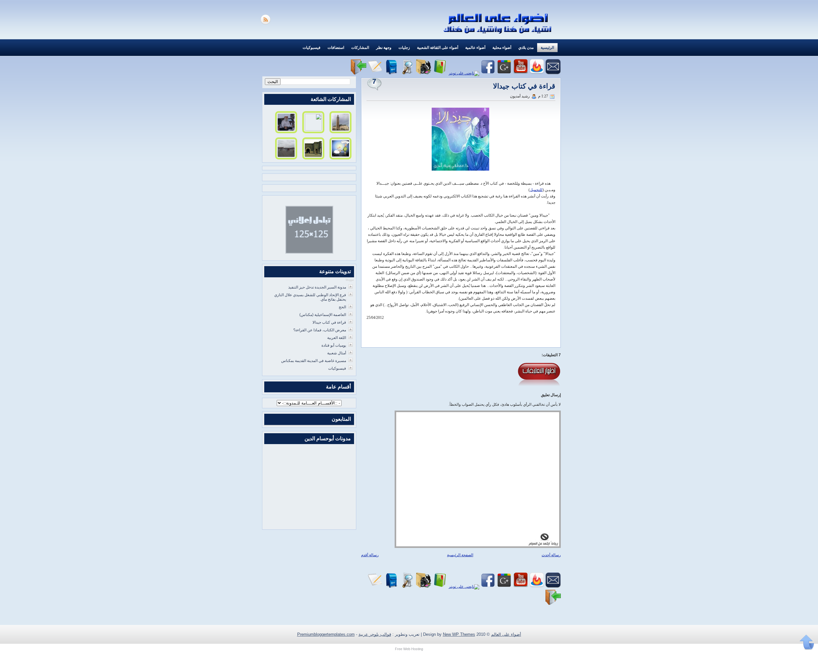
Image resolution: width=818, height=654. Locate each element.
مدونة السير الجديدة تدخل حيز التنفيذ (317, 287)
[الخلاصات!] (266, 23)
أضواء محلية (501, 47)
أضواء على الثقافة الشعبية (437, 47)
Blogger (350, 280)
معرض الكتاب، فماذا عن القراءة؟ (319, 330)
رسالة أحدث (551, 555)
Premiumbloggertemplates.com (326, 634)
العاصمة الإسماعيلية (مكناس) (322, 314)
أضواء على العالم (506, 634)
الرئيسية (547, 47)
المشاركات (360, 47)
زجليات (404, 47)
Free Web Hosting (409, 649)
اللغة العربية (336, 337)
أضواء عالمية (475, 47)
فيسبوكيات (311, 47)
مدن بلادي (526, 47)
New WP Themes (459, 634)
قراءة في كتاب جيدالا (524, 86)
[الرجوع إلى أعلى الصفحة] (807, 643)
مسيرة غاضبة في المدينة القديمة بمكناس (313, 360)
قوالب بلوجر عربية (375, 634)
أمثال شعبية (336, 353)
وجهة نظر (383, 47)
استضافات (336, 47)
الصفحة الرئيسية (460, 555)
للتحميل (536, 190)
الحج (342, 307)
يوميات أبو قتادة (333, 345)
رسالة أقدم (370, 555)
